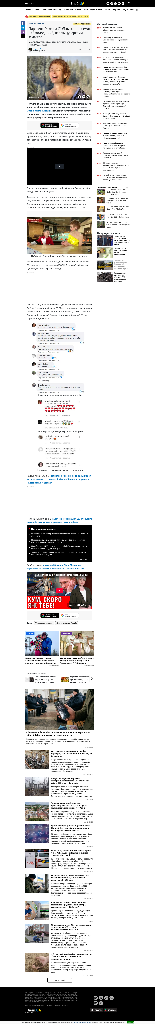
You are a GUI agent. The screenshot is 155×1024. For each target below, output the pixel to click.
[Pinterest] (123, 3)
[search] (129, 3)
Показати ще (84, 560)
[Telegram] (107, 3)
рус (33, 3)
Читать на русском (82, 24)
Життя (78, 10)
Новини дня (83, 17)
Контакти (65, 1005)
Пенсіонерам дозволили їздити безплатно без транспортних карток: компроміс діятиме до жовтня (58, 541)
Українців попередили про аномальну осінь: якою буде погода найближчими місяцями (58, 553)
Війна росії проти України (39, 17)
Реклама (49, 1005)
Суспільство (96, 10)
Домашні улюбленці (52, 10)
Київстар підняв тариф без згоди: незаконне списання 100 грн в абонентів (59, 535)
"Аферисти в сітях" (44, 623)
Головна (29, 10)
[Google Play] (110, 1010)
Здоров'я (116, 10)
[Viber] (111, 3)
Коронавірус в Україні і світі (64, 17)
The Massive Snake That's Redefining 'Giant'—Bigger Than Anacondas (116, 192)
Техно (107, 10)
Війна (85, 10)
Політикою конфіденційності (82, 1022)
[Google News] (111, 998)
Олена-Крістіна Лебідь (39, 111)
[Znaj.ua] (77, 3)
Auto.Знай (68, 10)
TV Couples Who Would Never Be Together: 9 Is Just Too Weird (118, 200)
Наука (125, 10)
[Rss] (115, 3)
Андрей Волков (39, 49)
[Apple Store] (96, 1010)
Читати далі (59, 980)
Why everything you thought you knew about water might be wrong (118, 225)
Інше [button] (132, 10)
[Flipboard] (119, 3)
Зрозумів (131, 1022)
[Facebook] (23, 23)
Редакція (57, 1005)
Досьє (37, 10)
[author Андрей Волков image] (30, 50)
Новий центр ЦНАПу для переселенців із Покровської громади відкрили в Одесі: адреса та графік (59, 547)
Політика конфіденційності (34, 1005)
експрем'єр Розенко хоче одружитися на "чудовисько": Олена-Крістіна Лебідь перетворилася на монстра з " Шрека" (59, 479)
